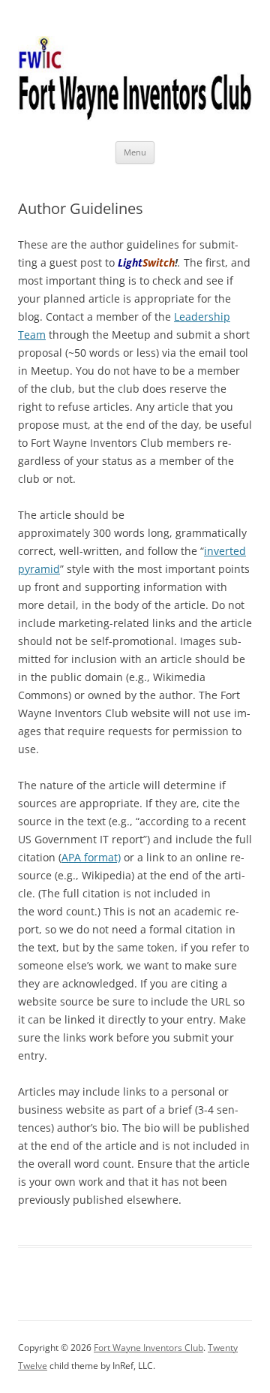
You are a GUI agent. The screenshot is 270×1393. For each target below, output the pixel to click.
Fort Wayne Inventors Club (148, 1347)
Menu (135, 152)
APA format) (91, 857)
